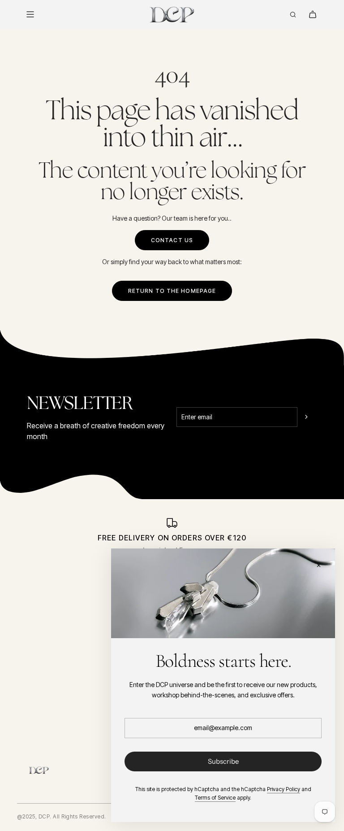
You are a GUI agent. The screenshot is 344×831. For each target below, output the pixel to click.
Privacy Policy (283, 789)
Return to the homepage (172, 290)
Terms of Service (215, 797)
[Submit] (307, 417)
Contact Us (172, 240)
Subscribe (223, 761)
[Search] (293, 14)
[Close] (318, 565)
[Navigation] (30, 14)
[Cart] (312, 14)
